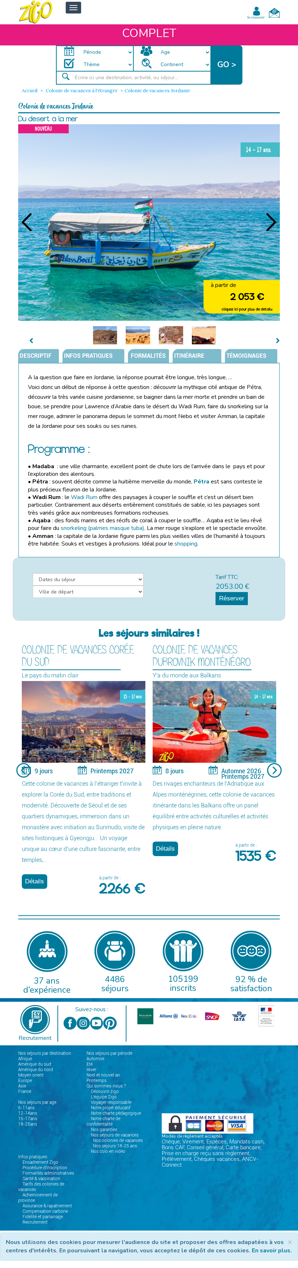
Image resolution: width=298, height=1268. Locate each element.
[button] (226, 65)
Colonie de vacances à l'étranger (81, 91)
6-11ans (26, 1107)
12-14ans (27, 1113)
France (24, 1091)
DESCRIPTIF (36, 355)
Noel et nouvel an (103, 1075)
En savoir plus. (272, 1251)
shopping (185, 544)
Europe (25, 1080)
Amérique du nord (35, 1069)
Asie (22, 1086)
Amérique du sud (34, 1064)
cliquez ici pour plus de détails (247, 309)
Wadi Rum (84, 497)
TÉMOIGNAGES (246, 355)
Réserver (231, 598)
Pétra (201, 482)
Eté (89, 1064)
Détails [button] (34, 881)
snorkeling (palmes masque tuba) (102, 528)
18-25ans (27, 1124)
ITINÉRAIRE (189, 355)
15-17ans (27, 1118)
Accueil (29, 91)
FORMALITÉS (147, 355)
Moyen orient (31, 1075)
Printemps (96, 1080)
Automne (95, 1058)
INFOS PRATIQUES (88, 355)
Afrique (25, 1058)
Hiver (91, 1069)
